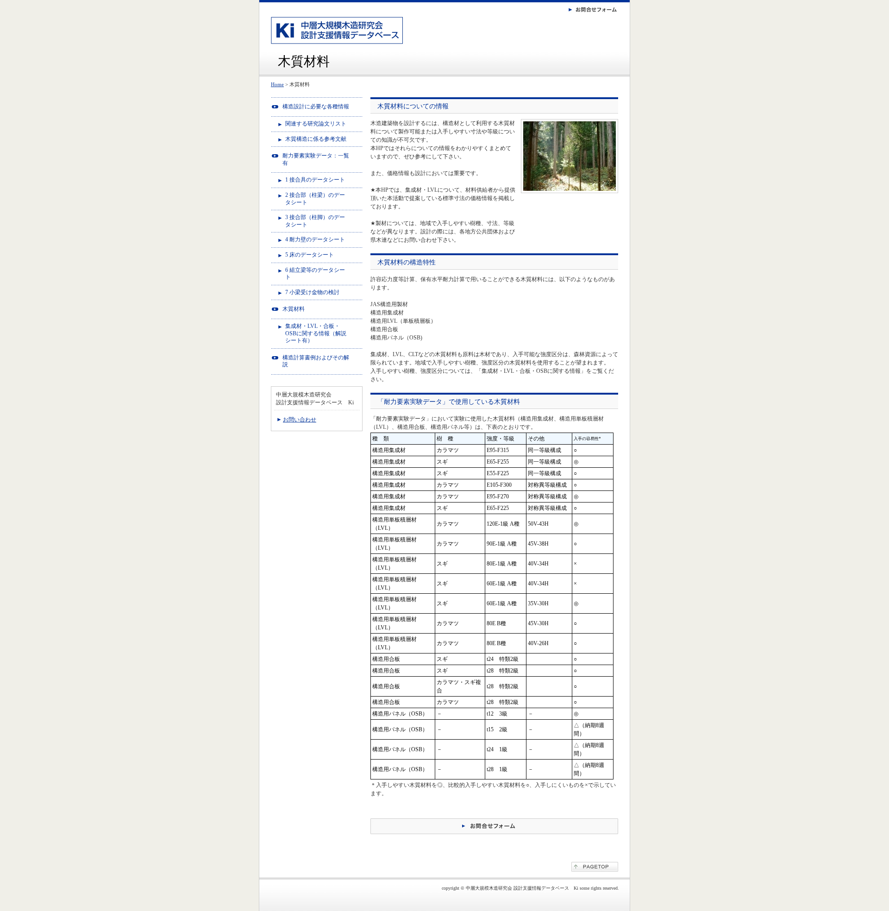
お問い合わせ (299, 419)
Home (277, 84)
